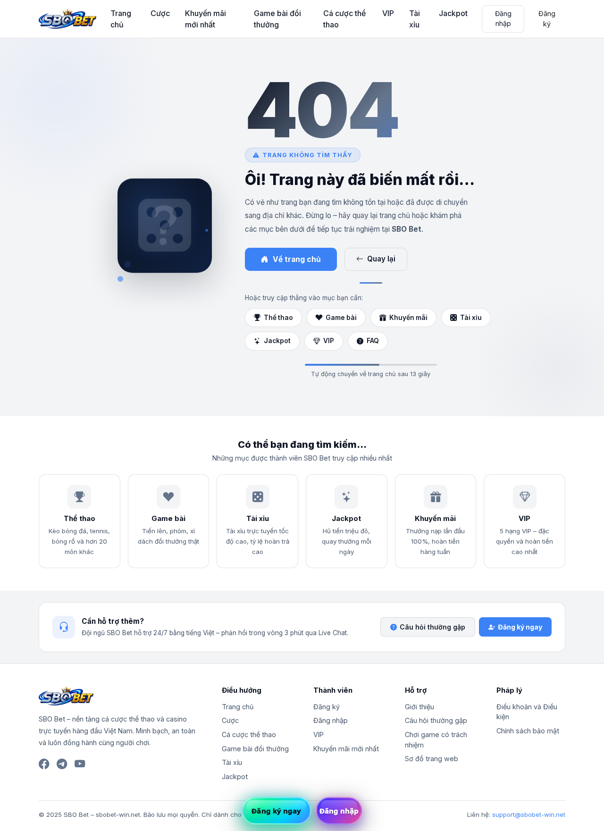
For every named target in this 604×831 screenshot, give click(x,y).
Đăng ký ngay (520, 627)
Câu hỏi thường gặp (432, 627)
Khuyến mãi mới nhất (205, 18)
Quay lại (381, 258)
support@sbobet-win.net (528, 814)
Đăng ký (546, 18)
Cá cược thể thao (344, 18)
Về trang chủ (297, 259)
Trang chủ (120, 18)
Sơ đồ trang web (431, 759)
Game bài (341, 317)
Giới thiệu (419, 707)
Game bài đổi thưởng (277, 18)
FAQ (373, 340)
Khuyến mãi (408, 317)
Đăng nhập (503, 18)
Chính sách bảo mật (527, 731)
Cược (160, 13)
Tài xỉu (414, 18)
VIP (388, 13)
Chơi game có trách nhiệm (436, 739)
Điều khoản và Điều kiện (526, 712)
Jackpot (453, 13)
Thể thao (278, 317)
